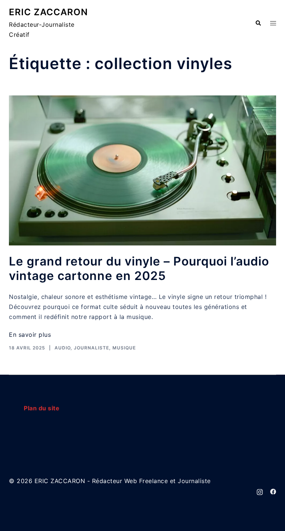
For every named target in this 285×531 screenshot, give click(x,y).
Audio (63, 348)
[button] (258, 23)
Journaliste (91, 348)
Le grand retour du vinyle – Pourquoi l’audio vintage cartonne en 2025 (139, 268)
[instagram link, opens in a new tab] (260, 491)
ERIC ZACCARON (48, 12)
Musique (124, 348)
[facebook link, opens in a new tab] (273, 491)
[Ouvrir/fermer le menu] (273, 23)
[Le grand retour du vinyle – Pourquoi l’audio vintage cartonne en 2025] (142, 170)
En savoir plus (30, 334)
